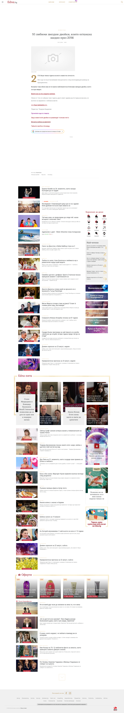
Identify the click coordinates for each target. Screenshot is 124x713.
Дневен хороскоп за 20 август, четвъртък (95, 265)
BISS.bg (105, 698)
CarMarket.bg (98, 698)
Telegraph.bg (77, 698)
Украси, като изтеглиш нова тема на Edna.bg (97, 524)
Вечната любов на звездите (41, 122)
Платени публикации (69, 701)
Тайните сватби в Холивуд (40, 126)
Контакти (78, 701)
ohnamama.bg (53, 201)
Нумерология (73, 2)
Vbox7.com (52, 698)
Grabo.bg (84, 698)
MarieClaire (38, 172)
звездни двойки (35, 174)
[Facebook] (66, 693)
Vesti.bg (32, 698)
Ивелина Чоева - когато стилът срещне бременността (95, 272)
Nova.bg (38, 698)
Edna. (12, 2)
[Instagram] (70, 693)
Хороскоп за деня (94, 212)
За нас (44, 701)
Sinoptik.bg (60, 698)
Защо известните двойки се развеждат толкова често (50, 117)
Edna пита (25, 375)
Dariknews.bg (45, 698)
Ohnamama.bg (25, 698)
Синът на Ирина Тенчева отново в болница (96, 253)
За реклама (59, 701)
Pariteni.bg (90, 698)
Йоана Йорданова (98, 427)
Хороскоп (62, 2)
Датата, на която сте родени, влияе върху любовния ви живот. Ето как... (96, 247)
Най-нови (51, 2)
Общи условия (23, 708)
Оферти (27, 574)
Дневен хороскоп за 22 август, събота (95, 278)
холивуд (50, 174)
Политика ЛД (52, 701)
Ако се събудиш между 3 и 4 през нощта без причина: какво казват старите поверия (96, 259)
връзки (43, 174)
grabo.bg (44, 229)
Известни (62, 30)
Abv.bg (18, 698)
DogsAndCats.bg (68, 698)
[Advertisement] (52, 151)
